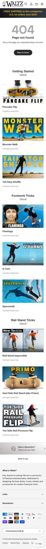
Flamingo (7, 231)
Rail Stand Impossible (14, 355)
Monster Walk (10, 144)
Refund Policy (15, 543)
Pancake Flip (9, 107)
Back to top (23, 459)
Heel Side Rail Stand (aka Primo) (20, 393)
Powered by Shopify (30, 539)
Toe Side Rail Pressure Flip (17, 430)
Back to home (23, 52)
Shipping (26, 543)
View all (23, 74)
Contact (5, 543)
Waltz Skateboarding (15, 539)
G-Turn (6, 269)
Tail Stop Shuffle (11, 182)
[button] (36, 4)
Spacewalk (8, 306)
